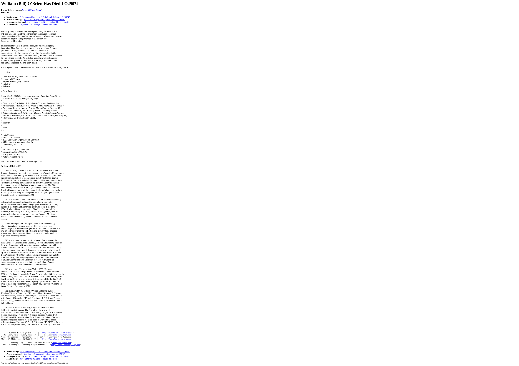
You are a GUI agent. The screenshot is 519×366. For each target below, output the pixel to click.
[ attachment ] (63, 22)
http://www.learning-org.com (56, 339)
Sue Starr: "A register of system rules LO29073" (44, 19)
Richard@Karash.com (61, 335)
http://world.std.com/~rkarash (58, 333)
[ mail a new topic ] (50, 24)
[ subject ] (44, 22)
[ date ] (28, 22)
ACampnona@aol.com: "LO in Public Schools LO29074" (45, 17)
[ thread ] (35, 22)
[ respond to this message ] (30, 24)
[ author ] (53, 22)
